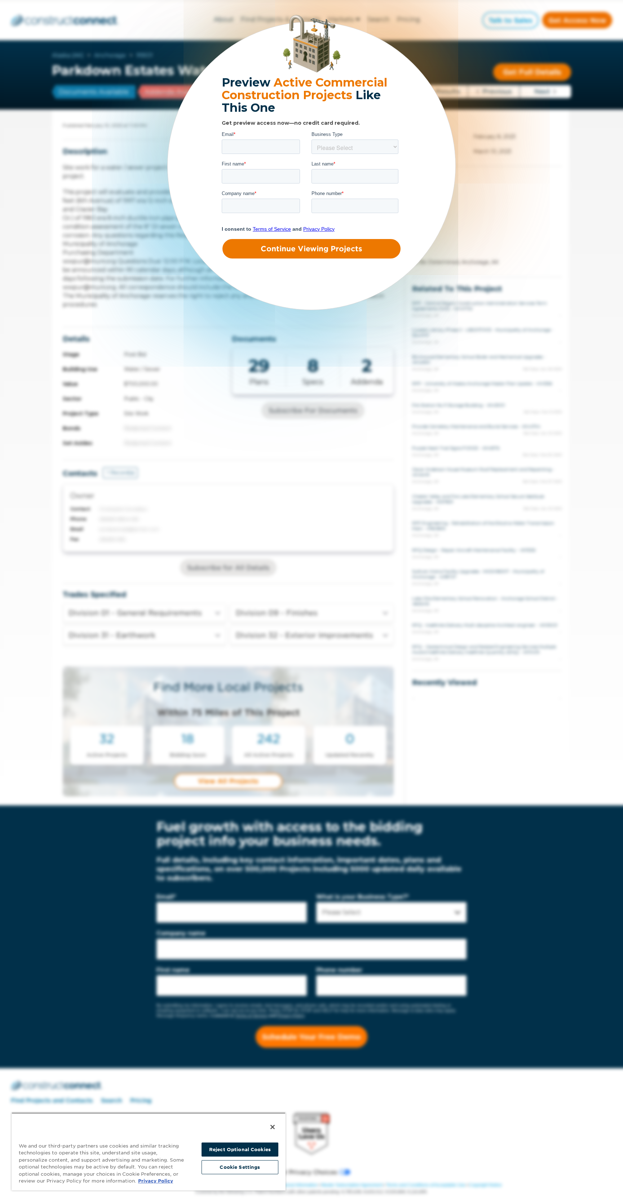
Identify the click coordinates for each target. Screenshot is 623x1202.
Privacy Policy (155, 1181)
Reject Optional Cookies (240, 1149)
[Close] (272, 1127)
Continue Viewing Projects (311, 248)
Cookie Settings (240, 1167)
